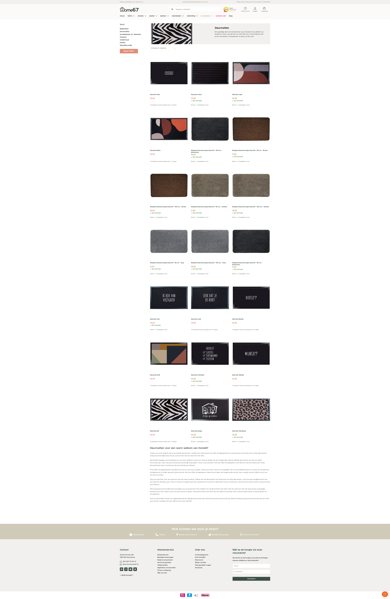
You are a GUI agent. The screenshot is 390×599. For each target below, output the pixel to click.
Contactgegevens (201, 555)
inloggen (254, 11)
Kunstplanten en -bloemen (130, 34)
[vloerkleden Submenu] (183, 16)
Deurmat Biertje (237, 319)
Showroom (199, 560)
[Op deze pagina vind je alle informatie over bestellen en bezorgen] (209, 534)
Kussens (123, 37)
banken (163, 16)
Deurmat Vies (155, 319)
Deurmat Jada (237, 94)
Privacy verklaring (164, 570)
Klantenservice (138, 534)
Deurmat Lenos (196, 94)
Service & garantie (164, 562)
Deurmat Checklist (197, 375)
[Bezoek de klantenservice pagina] (130, 534)
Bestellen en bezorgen (220, 534)
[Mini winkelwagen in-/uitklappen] (266, 8)
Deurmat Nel (154, 431)
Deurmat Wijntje (238, 375)
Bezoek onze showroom (188, 534)
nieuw (122, 16)
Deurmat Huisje (196, 431)
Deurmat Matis (155, 150)
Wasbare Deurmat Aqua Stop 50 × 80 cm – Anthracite (247, 264)
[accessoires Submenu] (212, 16)
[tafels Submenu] (134, 16)
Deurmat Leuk (196, 319)
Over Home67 (200, 557)
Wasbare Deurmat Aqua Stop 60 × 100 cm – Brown (168, 207)
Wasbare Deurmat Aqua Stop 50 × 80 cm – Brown (250, 150)
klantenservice (245, 11)
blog (230, 16)
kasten (152, 16)
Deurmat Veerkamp (239, 431)
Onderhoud (124, 40)
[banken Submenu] (168, 16)
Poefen (123, 42)
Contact (162, 534)
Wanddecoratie (126, 45)
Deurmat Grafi (155, 375)
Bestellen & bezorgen (165, 557)
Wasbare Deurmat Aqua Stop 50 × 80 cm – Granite (209, 207)
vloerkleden (176, 16)
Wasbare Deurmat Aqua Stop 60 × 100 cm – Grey (208, 263)
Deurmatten (124, 31)
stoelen (141, 16)
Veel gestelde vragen (203, 565)
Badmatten (124, 29)
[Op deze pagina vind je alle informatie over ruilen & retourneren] (241, 534)
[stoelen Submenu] (145, 16)
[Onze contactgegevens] (156, 534)
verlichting (191, 16)
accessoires (205, 16)
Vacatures (199, 567)
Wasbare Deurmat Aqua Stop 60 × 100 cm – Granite (250, 207)
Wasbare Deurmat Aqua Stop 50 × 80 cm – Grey (167, 263)
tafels (130, 16)
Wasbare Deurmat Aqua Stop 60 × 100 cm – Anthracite (206, 151)
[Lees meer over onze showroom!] (177, 534)
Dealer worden (200, 562)
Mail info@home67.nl (131, 564)
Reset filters (129, 51)
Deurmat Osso (155, 94)
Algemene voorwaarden (166, 567)
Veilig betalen (162, 565)
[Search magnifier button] (172, 9)
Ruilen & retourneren (251, 534)
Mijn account (162, 573)
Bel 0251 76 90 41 (129, 561)
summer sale (221, 16)
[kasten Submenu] (156, 16)
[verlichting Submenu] (197, 16)
